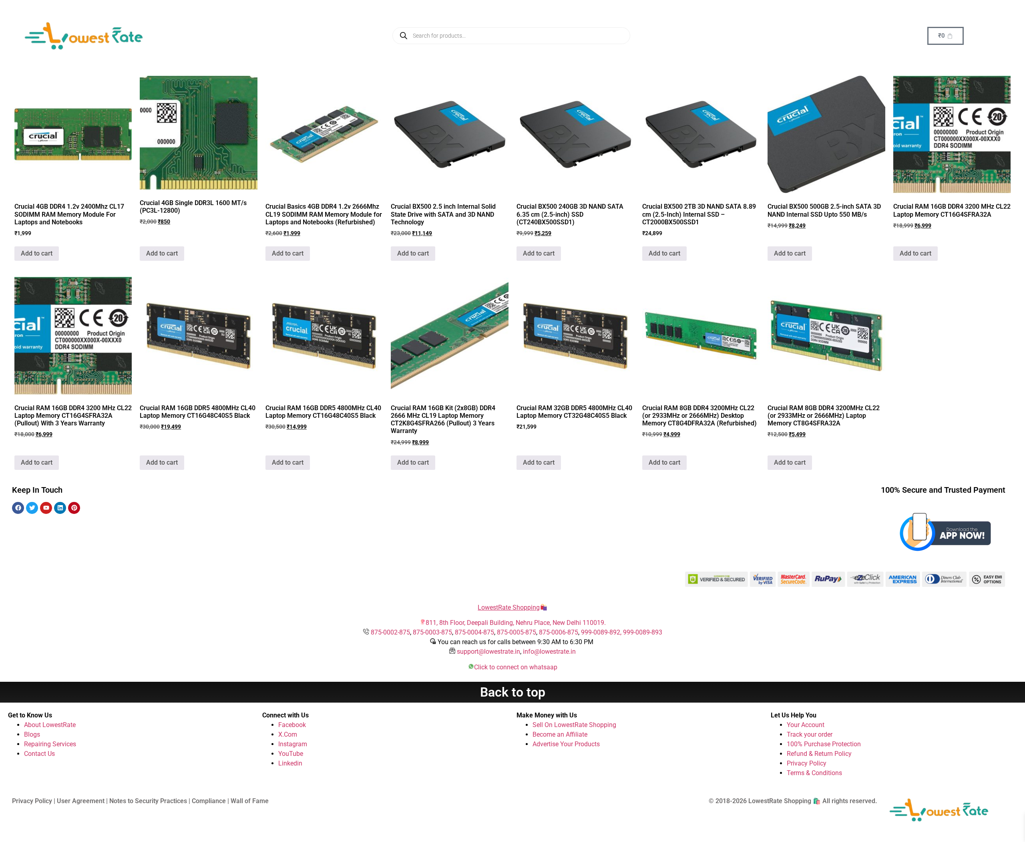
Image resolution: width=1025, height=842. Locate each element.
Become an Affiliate (560, 734)
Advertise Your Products (566, 744)
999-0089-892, (602, 632)
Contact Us (39, 753)
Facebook (292, 725)
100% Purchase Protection (824, 744)
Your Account (805, 725)
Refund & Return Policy (819, 753)
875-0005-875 (516, 632)
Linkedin (290, 763)
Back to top (512, 692)
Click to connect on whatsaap (515, 667)
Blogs (32, 734)
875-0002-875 (390, 632)
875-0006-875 (558, 632)
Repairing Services (50, 744)
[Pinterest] (74, 508)
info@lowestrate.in (549, 651)
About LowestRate (50, 725)
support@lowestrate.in (488, 651)
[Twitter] (32, 508)
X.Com (287, 734)
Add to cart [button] (36, 253)
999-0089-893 (642, 632)
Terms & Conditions (814, 773)
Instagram (292, 744)
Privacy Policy (806, 763)
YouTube (290, 753)
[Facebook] (18, 508)
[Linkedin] (60, 508)
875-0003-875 (432, 632)
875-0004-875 (474, 632)
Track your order (809, 734)
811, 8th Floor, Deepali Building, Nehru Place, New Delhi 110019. (516, 622)
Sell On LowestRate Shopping (574, 725)
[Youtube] (46, 508)
